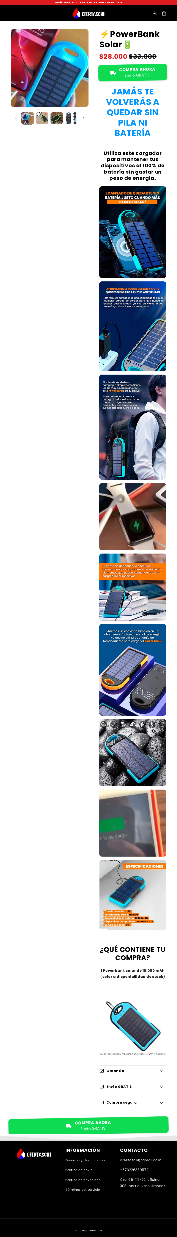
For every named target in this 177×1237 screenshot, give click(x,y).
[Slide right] (83, 118)
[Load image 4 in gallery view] (71, 118)
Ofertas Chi (94, 1230)
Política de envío (79, 1170)
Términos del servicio (82, 1190)
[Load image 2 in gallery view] (42, 118)
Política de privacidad (83, 1180)
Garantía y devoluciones (85, 1160)
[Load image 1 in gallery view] (27, 118)
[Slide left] (15, 118)
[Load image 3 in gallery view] (57, 118)
